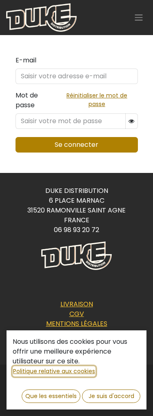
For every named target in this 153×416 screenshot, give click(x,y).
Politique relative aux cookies (54, 371)
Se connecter (76, 144)
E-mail (26, 60)
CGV (76, 314)
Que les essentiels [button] (51, 396)
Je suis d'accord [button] (111, 396)
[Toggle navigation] (139, 17)
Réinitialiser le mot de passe (97, 99)
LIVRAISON (76, 304)
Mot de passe (27, 100)
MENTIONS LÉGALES (76, 323)
